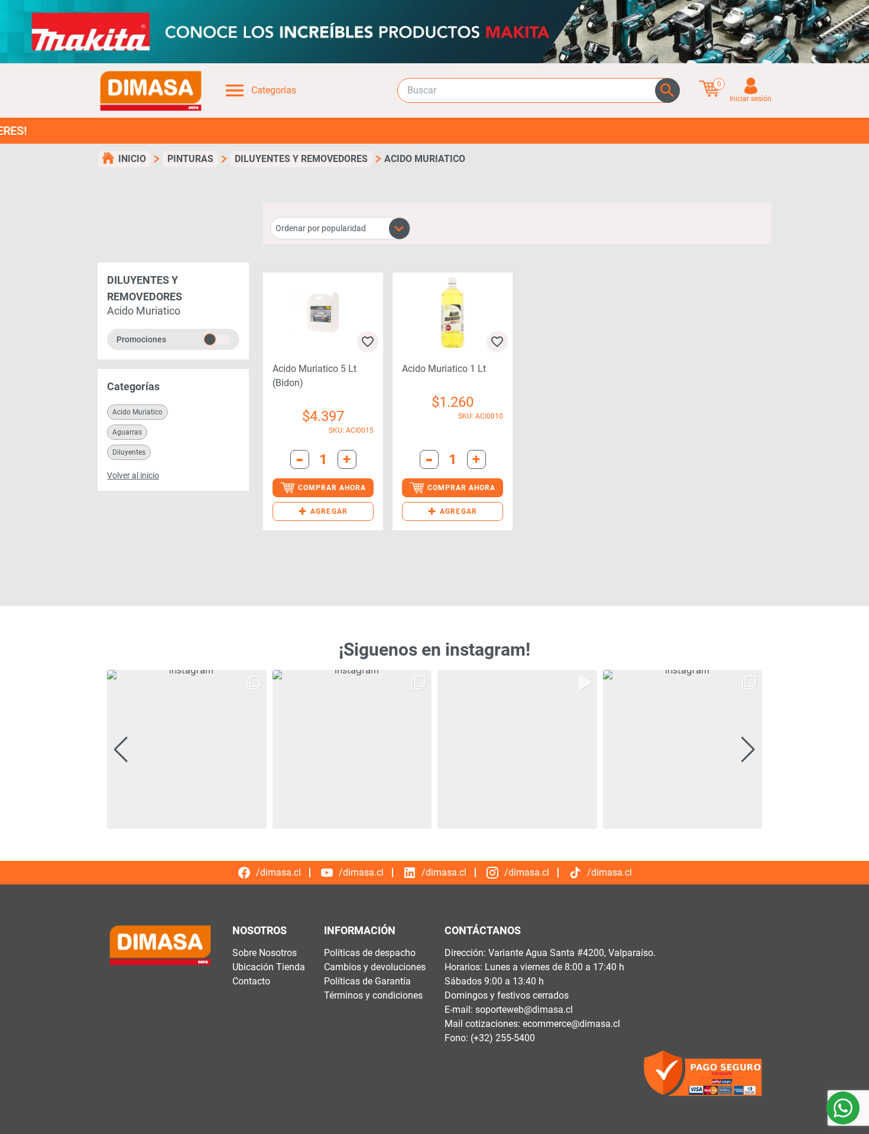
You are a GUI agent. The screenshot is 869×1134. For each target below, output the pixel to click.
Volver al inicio (133, 475)
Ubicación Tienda (268, 967)
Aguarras (127, 432)
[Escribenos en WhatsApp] (843, 1108)
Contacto (251, 981)
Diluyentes (128, 452)
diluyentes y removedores (301, 158)
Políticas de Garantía (367, 981)
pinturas (190, 158)
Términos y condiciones (373, 995)
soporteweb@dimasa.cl (524, 1009)
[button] (323, 511)
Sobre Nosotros (264, 952)
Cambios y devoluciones (375, 967)
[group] (187, 750)
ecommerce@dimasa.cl (571, 1023)
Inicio (132, 158)
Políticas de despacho (370, 952)
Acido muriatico (137, 412)
